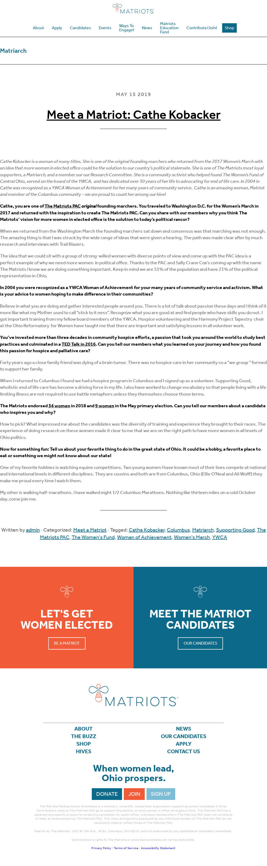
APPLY (184, 744)
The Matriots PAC (63, 206)
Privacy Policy (101, 848)
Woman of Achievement (144, 537)
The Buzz (83, 736)
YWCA (219, 537)
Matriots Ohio (133, 8)
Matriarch (203, 530)
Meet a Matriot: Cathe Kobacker (134, 114)
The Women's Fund (93, 537)
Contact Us (183, 751)
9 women (104, 406)
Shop (83, 744)
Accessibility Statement (158, 848)
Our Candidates (200, 643)
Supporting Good (235, 530)
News (183, 729)
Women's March (192, 537)
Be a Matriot (67, 643)
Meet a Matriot (90, 530)
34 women (59, 406)
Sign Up (161, 794)
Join (134, 794)
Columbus (178, 530)
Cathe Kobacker (147, 530)
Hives (83, 751)
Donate (107, 794)
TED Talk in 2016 (79, 344)
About (83, 729)
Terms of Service (126, 848)
